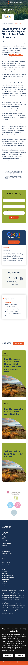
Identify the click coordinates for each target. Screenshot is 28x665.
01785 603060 (7, 562)
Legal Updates (9, 23)
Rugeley (4, 533)
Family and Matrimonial (11, 304)
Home (3, 23)
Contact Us (4, 581)
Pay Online (4, 583)
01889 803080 (7, 544)
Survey (3, 585)
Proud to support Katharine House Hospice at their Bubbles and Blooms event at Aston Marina (13, 365)
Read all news (18, 343)
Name (4, 198)
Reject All (20, 655)
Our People (5, 573)
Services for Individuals (8, 577)
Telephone (6, 210)
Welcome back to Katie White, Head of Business (13, 454)
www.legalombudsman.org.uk (9, 610)
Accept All (8, 655)
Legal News (18, 23)
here (11, 595)
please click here (9, 651)
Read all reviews (14, 242)
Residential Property (10, 307)
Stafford (4, 551)
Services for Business (7, 575)
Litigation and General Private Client (13, 314)
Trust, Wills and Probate (11, 311)
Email (4, 204)
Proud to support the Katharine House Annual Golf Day (13, 411)
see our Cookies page (13, 647)
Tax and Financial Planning (12, 309)
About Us (4, 571)
